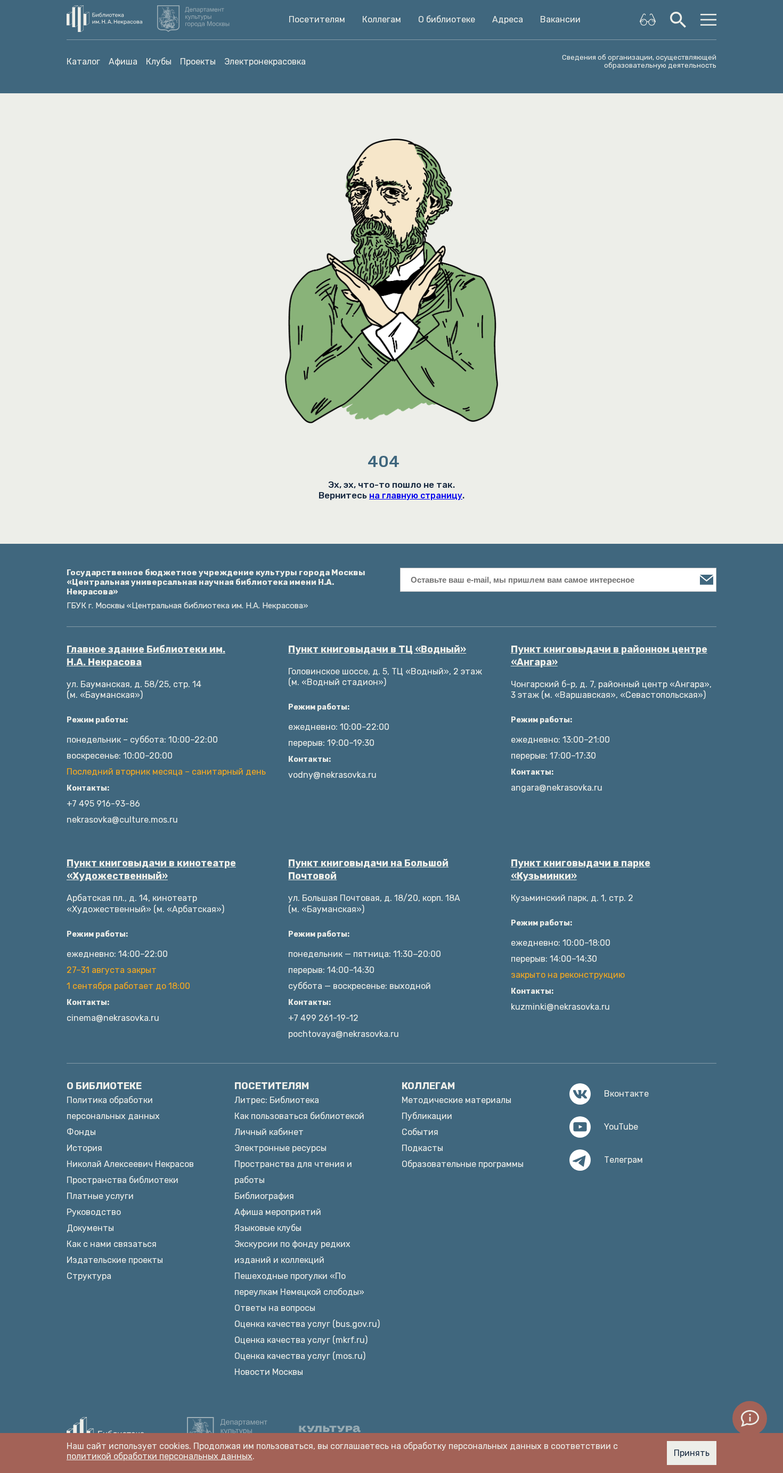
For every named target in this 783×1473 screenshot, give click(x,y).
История (84, 1148)
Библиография (264, 1196)
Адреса (507, 20)
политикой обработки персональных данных (159, 1456)
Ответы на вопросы (274, 1308)
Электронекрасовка (265, 62)
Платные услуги (100, 1196)
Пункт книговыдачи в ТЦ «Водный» (377, 649)
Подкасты (422, 1148)
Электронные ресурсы (280, 1148)
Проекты (198, 62)
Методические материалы (456, 1100)
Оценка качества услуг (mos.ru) (299, 1356)
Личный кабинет (269, 1132)
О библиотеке (446, 20)
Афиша (123, 62)
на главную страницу (415, 495)
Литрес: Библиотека (276, 1100)
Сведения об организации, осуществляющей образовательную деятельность (639, 61)
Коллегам (381, 20)
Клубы (159, 62)
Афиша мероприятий (277, 1212)
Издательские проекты (115, 1260)
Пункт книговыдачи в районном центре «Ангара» (609, 655)
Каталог (83, 62)
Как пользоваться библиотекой (299, 1116)
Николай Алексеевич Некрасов (130, 1164)
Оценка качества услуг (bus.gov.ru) (307, 1324)
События (420, 1132)
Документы (90, 1228)
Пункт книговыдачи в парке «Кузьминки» (580, 869)
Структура (89, 1276)
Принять (691, 1453)
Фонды (81, 1132)
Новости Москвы (268, 1372)
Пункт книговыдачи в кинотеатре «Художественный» (151, 869)
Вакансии (560, 20)
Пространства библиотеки (122, 1180)
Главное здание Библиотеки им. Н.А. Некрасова (146, 655)
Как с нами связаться (112, 1244)
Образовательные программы (463, 1164)
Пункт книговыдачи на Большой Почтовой (368, 869)
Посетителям (317, 20)
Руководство (94, 1212)
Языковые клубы (267, 1228)
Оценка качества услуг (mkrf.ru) (301, 1340)
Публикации (427, 1116)
